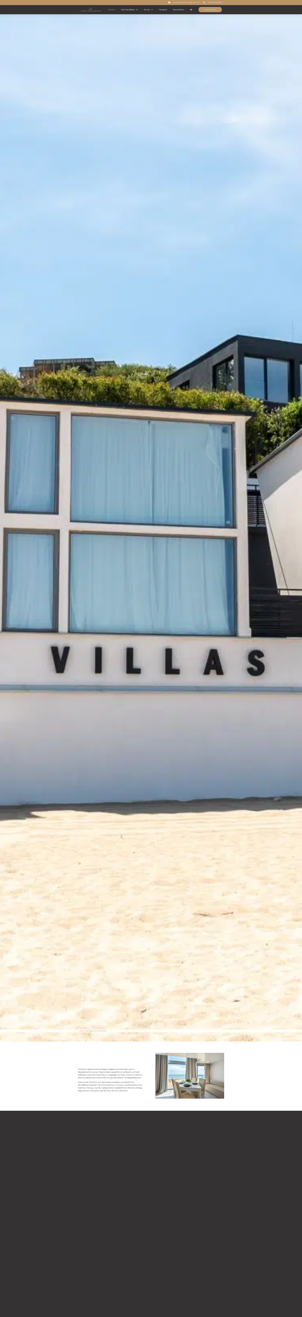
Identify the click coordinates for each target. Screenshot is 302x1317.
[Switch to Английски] (191, 9)
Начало (111, 9)
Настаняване (128, 9)
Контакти (178, 9)
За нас (147, 9)
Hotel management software (93, 1031)
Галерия (163, 9)
